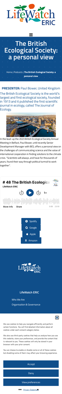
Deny (31, 373)
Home (9, 72)
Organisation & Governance (26, 304)
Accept (31, 364)
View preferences (31, 382)
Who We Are (18, 299)
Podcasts (18, 72)
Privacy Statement (31, 389)
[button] (57, 317)
